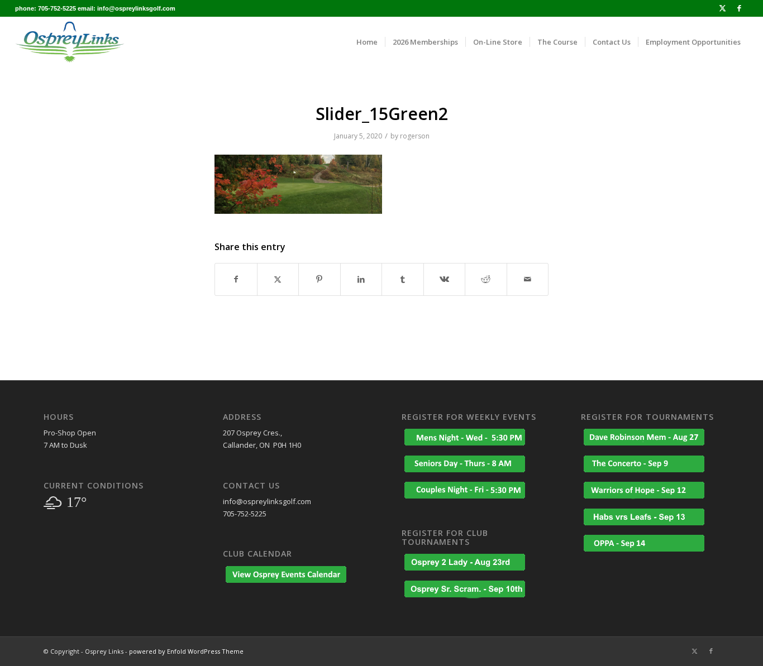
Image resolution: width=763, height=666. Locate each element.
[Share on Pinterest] (319, 279)
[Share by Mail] (528, 279)
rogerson (415, 136)
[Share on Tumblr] (402, 279)
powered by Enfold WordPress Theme (186, 651)
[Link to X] (722, 8)
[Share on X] (278, 279)
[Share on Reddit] (486, 279)
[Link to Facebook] (739, 8)
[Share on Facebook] (236, 279)
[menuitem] (367, 42)
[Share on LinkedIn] (361, 279)
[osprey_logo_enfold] (70, 42)
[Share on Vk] (444, 279)
